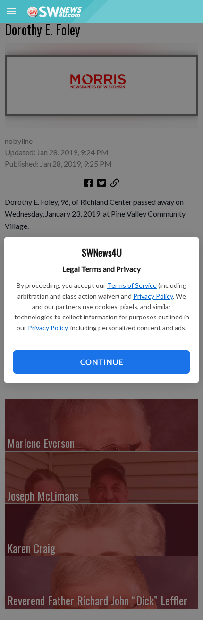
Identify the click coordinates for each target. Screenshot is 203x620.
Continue (101, 361)
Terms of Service (132, 285)
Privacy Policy (153, 296)
